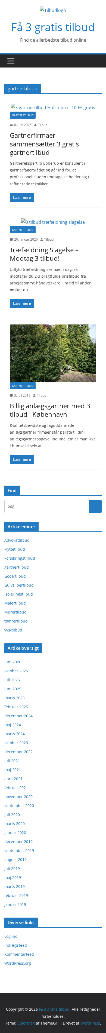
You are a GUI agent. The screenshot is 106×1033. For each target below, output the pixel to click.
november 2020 (18, 796)
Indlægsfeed (15, 945)
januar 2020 (15, 832)
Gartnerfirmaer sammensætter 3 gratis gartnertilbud (44, 144)
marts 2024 (14, 733)
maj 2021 (12, 769)
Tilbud (42, 124)
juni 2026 (12, 661)
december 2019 (18, 841)
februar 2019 (16, 895)
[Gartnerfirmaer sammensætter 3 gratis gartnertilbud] (53, 108)
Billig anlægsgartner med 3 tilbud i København (50, 410)
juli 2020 (12, 814)
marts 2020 (14, 823)
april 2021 (13, 778)
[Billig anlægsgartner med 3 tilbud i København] (53, 353)
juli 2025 (12, 679)
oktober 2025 (16, 670)
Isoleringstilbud (18, 594)
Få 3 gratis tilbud (53, 26)
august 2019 (15, 859)
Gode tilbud (15, 576)
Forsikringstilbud (19, 558)
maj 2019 (12, 877)
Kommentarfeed (19, 954)
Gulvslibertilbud (19, 585)
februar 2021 (16, 787)
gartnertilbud (22, 115)
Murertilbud (15, 612)
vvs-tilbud (13, 630)
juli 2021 (12, 760)
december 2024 (18, 715)
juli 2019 (12, 868)
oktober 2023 (16, 742)
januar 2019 (15, 904)
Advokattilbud (17, 540)
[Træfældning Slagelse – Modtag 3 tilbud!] (53, 222)
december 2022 (18, 751)
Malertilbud (15, 603)
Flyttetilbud (14, 549)
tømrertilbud (16, 621)
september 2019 (19, 850)
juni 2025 (12, 688)
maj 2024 (12, 724)
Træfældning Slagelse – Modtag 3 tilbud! (44, 254)
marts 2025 (14, 697)
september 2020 (19, 805)
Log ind (11, 936)
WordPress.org (17, 963)
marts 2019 (14, 886)
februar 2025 (16, 706)
